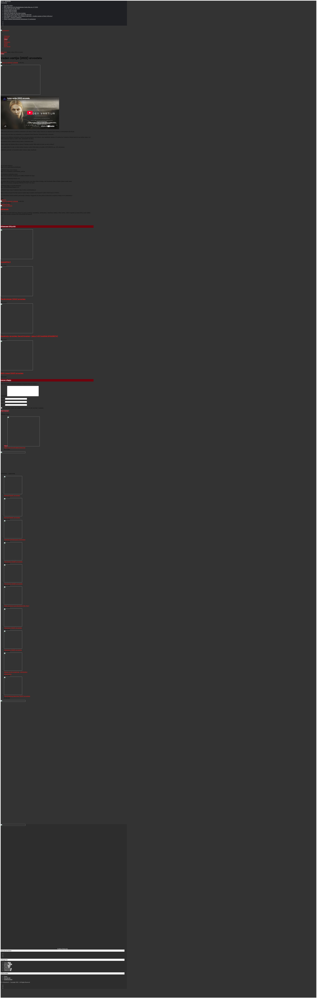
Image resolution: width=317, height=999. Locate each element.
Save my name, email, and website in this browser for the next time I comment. (23, 408)
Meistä (5, 45)
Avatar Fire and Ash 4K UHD (12, 8)
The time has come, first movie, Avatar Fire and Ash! (17, 14)
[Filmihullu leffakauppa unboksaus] (13, 538)
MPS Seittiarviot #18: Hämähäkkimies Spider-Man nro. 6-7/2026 (21, 7)
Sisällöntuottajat (8, 979)
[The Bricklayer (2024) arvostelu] (17, 295)
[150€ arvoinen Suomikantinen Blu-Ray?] (13, 604)
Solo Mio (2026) (8, 5)
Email (3, 401)
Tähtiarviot (7, 36)
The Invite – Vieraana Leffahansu (12, 17)
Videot (5, 39)
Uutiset (6, 43)
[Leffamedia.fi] (5, 30)
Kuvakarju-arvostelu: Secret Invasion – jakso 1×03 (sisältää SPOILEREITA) (29, 336)
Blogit (5, 40)
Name (3, 398)
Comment (4, 396)
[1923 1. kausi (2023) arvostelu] (17, 370)
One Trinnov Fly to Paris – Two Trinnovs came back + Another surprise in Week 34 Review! (28, 16)
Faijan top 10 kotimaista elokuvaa (14, 448)
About (5, 976)
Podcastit (6, 37)
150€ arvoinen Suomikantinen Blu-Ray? (16, 606)
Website (3, 405)
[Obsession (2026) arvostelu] (13, 626)
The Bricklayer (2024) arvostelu (13, 299)
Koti (2, 52)
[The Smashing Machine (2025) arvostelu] (13, 694)
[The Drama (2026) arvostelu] (13, 560)
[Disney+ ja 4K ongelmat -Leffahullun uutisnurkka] (13, 670)
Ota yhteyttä (7, 46)
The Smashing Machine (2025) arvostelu (17, 696)
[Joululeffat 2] (17, 258)
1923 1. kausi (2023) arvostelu (12, 373)
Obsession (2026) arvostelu (13, 628)
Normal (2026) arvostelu (10, 10)
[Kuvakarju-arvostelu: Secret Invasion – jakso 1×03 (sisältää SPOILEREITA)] (17, 332)
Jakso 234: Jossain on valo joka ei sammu (15, 13)
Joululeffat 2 (6, 262)
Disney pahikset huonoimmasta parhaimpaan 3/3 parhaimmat (20, 19)
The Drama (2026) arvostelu (13, 562)
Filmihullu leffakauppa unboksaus (14, 540)
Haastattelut (7, 42)
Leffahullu (15, 62)
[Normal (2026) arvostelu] (13, 493)
